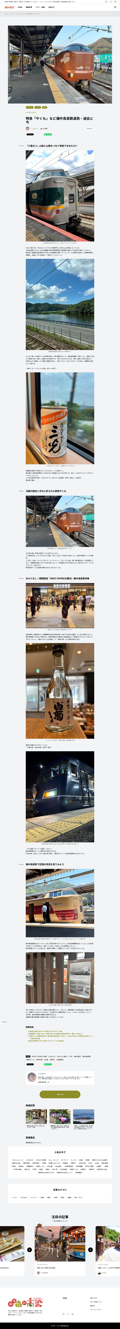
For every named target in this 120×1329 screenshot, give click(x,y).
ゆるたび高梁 (62, 1056)
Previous (29, 1249)
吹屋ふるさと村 (54, 1163)
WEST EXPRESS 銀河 (40, 1056)
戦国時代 (30, 1166)
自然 (55, 1197)
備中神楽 (27, 1163)
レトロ (74, 1160)
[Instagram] (111, 2)
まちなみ (24, 1197)
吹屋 (44, 1163)
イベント (12, 13)
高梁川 (53, 1059)
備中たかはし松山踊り (100, 1160)
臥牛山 (27, 1169)
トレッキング (54, 1160)
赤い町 (55, 1169)
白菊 (46, 1059)
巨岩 (14, 1166)
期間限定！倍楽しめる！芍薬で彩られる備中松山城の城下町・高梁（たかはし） (56, 1034)
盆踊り (99, 1166)
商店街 (65, 1163)
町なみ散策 (90, 1166)
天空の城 (83, 1163)
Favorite (89, 128)
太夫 (90, 1163)
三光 (70, 1056)
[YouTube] (115, 2)
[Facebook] (106, 2)
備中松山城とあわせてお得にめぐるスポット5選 (46, 1031)
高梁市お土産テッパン (65, 1172)
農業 (69, 1197)
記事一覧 (60, 1094)
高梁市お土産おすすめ (46, 1172)
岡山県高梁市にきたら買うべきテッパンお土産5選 (46, 1041)
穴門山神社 (18, 1169)
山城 (97, 1163)
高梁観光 (60, 1059)
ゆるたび (52, 1056)
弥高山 (21, 1166)
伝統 (81, 1160)
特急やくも (30, 1059)
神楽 (106, 1166)
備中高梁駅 (87, 1056)
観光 (44, 107)
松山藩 (50, 1166)
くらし (38, 107)
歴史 (49, 1197)
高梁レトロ (74, 1169)
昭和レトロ (40, 1166)
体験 (87, 1160)
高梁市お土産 (102, 1169)
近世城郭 (64, 1169)
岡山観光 (105, 1163)
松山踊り (59, 1166)
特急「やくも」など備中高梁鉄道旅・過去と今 (28, 13)
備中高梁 (78, 1056)
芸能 (41, 1169)
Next (90, 1250)
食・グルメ (78, 1197)
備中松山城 (16, 1163)
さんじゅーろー (18, 1160)
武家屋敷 (80, 1166)
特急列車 (40, 1059)
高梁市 (92, 1169)
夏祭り (74, 1163)
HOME (6, 13)
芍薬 (34, 1169)
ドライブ (65, 1160)
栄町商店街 (69, 1166)
